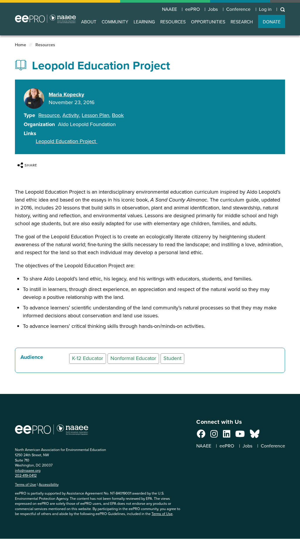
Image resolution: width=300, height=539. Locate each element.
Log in (265, 9)
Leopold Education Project (66, 141)
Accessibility (49, 484)
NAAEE (169, 9)
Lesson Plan (95, 115)
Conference (238, 9)
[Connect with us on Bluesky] (254, 435)
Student (172, 358)
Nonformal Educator (133, 358)
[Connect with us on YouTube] (240, 435)
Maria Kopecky (66, 94)
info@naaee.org (27, 470)
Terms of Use (25, 484)
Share (31, 165)
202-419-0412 (26, 475)
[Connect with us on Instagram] (214, 435)
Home (20, 45)
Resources (45, 45)
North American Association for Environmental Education (45, 19)
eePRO (192, 9)
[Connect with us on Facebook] (201, 435)
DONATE (272, 21)
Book (118, 115)
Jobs (213, 9)
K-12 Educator (87, 358)
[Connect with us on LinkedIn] (226, 435)
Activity (70, 115)
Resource (49, 115)
